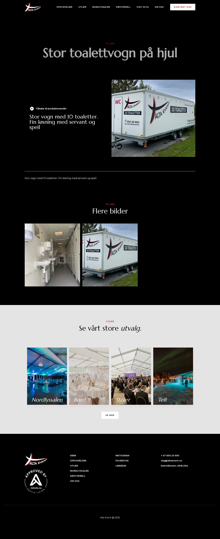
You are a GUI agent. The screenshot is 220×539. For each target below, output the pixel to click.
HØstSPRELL (123, 7)
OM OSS (159, 7)
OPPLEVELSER (64, 7)
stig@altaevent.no (171, 460)
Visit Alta (143, 7)
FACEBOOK (122, 460)
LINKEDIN (121, 466)
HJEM (73, 455)
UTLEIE (82, 7)
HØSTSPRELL (77, 476)
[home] (33, 7)
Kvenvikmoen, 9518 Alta (174, 466)
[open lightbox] (52, 255)
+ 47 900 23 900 (170, 455)
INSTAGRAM (122, 455)
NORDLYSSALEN (101, 7)
